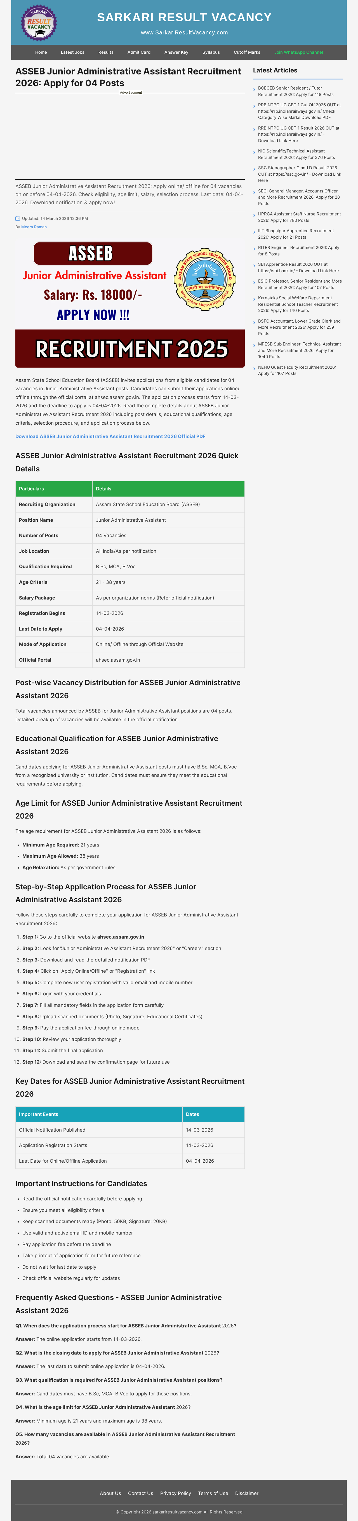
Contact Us (140, 1493)
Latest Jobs (72, 52)
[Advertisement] (130, 136)
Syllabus (211, 52)
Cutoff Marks (247, 52)
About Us (110, 1493)
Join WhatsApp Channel (298, 52)
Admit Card (139, 52)
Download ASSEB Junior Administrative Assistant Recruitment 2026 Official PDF (110, 436)
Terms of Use (213, 1493)
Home (41, 52)
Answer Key (176, 52)
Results (106, 52)
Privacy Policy (175, 1493)
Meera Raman (34, 226)
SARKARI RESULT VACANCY (184, 17)
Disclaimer (246, 1493)
